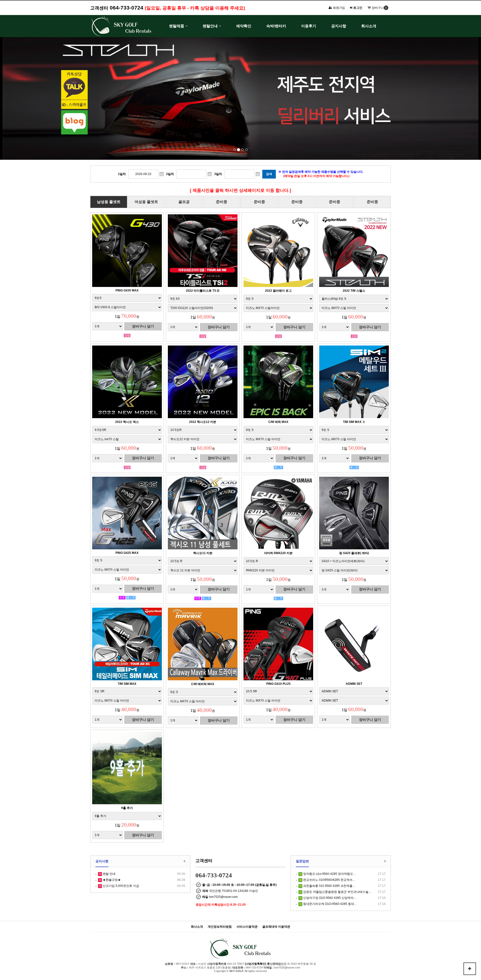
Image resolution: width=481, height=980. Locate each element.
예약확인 (243, 26)
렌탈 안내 (108, 874)
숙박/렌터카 (276, 26)
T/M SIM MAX (127, 684)
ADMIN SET (354, 684)
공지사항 (338, 26)
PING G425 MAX (127, 553)
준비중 (221, 202)
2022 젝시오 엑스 (127, 422)
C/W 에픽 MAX (278, 422)
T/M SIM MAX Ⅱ (354, 422)
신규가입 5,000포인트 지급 (120, 886)
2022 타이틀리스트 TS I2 (202, 290)
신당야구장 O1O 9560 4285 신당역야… (329, 898)
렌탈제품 (176, 26)
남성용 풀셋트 (109, 202)
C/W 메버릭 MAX (202, 684)
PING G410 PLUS (278, 684)
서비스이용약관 (247, 926)
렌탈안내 (210, 26)
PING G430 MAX (127, 290)
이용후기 (308, 26)
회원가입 (338, 8)
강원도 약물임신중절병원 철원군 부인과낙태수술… (337, 892)
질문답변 (302, 861)
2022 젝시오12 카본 (202, 422)
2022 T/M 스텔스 (354, 290)
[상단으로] (469, 968)
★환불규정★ (111, 880)
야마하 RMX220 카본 (278, 553)
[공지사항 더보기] (184, 861)
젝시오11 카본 (202, 553)
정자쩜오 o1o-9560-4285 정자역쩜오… (329, 874)
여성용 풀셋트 (146, 202)
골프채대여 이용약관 (276, 926)
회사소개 (368, 26)
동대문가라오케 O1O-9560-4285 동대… (329, 904)
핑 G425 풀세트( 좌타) (354, 553)
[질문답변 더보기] (385, 861)
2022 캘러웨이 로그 (278, 290)
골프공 (184, 202)
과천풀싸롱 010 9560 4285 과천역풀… (328, 886)
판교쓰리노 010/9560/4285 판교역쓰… (328, 880)
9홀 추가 (127, 808)
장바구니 (377, 8)
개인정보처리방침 (220, 926)
